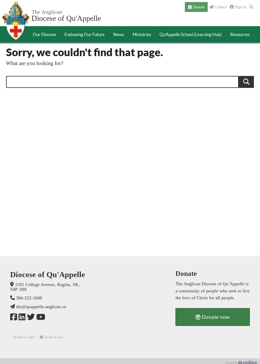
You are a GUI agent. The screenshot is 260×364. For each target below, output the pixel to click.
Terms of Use (53, 337)
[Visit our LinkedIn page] (22, 317)
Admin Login (25, 337)
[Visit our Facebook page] (13, 317)
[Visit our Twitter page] (31, 317)
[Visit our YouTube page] (40, 317)
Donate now (215, 317)
